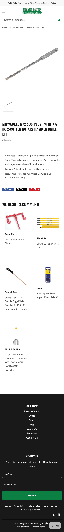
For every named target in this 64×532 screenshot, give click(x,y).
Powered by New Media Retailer (31, 526)
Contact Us (32, 437)
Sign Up (32, 495)
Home (4, 27)
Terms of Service (50, 506)
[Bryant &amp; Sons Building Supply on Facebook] (59, 515)
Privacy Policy (19, 506)
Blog (32, 424)
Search (8, 506)
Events (32, 420)
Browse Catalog (32, 411)
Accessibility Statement (31, 509)
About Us (32, 429)
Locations (32, 433)
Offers (32, 415)
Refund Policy (34, 506)
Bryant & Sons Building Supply (34, 523)
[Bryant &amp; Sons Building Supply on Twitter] (54, 515)
